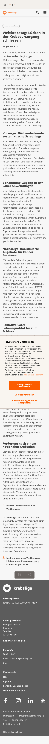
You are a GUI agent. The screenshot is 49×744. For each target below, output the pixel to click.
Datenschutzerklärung (33, 374)
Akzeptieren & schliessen (24, 385)
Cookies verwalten (24, 394)
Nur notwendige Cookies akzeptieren (24, 401)
